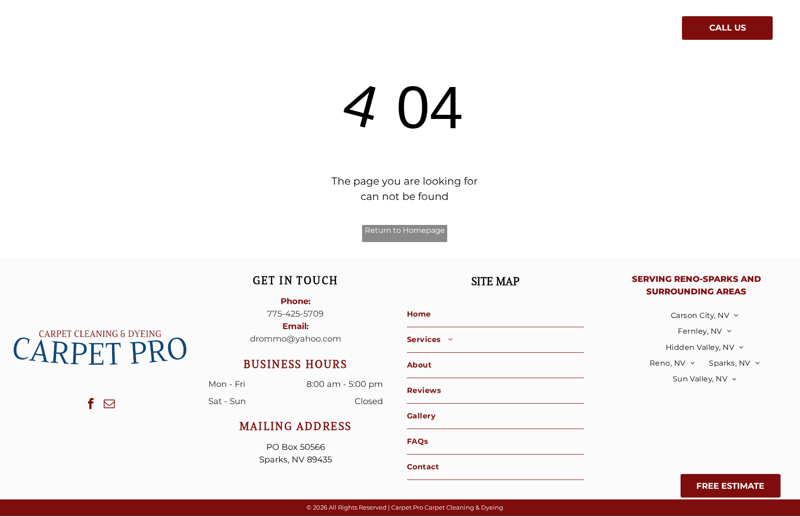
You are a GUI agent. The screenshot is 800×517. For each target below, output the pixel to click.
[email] (109, 405)
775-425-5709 (295, 314)
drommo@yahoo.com (295, 339)
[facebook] (91, 405)
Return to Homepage (405, 230)
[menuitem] (298, 29)
